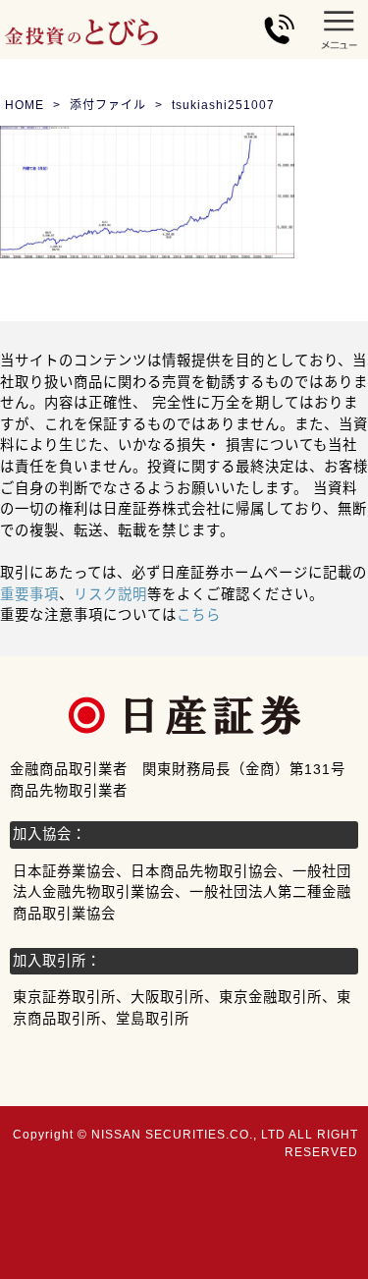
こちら (199, 615)
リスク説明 (110, 594)
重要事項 (29, 594)
